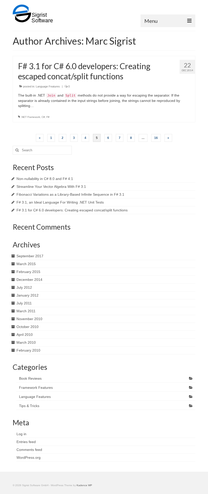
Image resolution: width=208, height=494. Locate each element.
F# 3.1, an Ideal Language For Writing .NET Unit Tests (60, 202)
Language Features (48, 86)
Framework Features (36, 388)
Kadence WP (84, 485)
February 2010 (28, 350)
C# (43, 117)
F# (47, 117)
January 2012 (27, 295)
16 (156, 138)
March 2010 (26, 342)
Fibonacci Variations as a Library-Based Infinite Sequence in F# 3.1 (70, 194)
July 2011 (24, 303)
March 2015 (26, 264)
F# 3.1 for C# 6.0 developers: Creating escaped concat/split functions (72, 210)
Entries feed (26, 442)
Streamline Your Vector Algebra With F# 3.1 (51, 187)
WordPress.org (28, 457)
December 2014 (29, 280)
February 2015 (28, 272)
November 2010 (29, 319)
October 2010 (27, 327)
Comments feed (29, 450)
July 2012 (24, 287)
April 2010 (24, 335)
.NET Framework (30, 117)
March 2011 (26, 311)
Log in (21, 434)
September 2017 (29, 256)
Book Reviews (30, 378)
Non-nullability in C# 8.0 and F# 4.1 (44, 179)
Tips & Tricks (29, 406)
